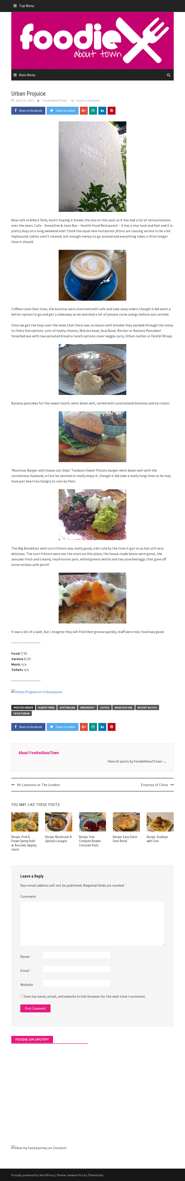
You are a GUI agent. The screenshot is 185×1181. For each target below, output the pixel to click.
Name (26, 956)
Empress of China (154, 784)
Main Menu (27, 75)
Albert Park (46, 707)
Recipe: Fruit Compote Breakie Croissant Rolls (90, 841)
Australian (67, 707)
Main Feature (123, 707)
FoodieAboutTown (54, 100)
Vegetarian (22, 713)
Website (26, 984)
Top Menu (26, 5)
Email (26, 970)
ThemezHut (95, 1175)
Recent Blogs (147, 707)
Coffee (104, 707)
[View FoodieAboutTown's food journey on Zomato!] (38, 1147)
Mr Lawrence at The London (38, 784)
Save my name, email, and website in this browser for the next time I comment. (85, 996)
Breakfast (87, 707)
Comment (28, 896)
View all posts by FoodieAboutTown (137, 761)
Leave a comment (88, 100)
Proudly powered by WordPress (33, 1175)
